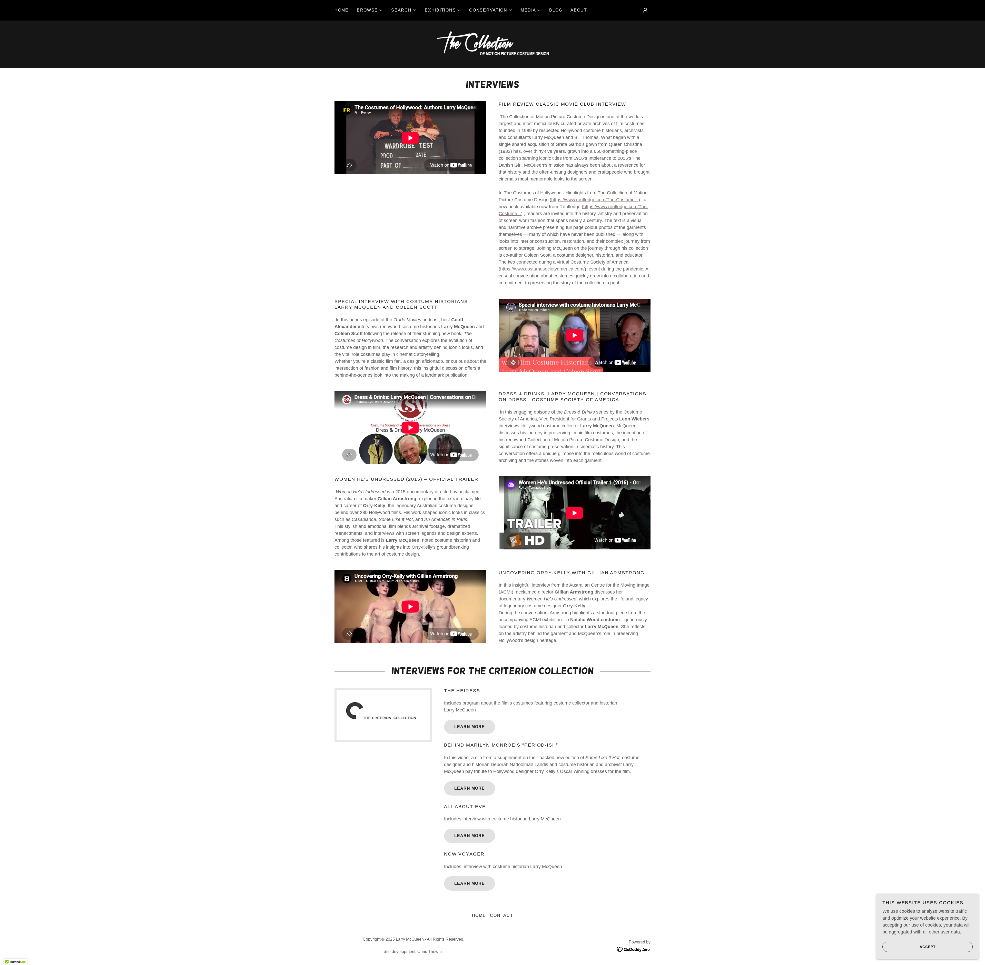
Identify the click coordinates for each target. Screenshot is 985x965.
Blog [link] (555, 10)
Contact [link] (501, 915)
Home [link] (341, 10)
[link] (492, 43)
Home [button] (479, 915)
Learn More (469, 727)
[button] (370, 10)
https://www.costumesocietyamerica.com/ (542, 269)
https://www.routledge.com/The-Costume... (594, 199)
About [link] (578, 10)
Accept (928, 946)
